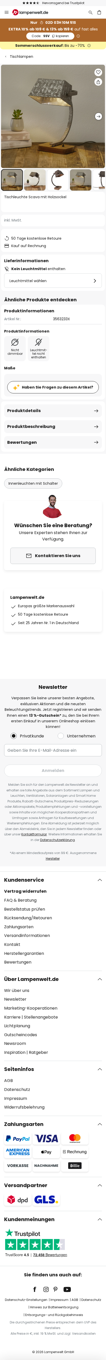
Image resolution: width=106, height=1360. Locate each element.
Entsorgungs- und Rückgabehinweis (54, 1315)
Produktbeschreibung (31, 426)
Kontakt (12, 944)
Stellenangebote (41, 1017)
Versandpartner (25, 1185)
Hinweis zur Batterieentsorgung (54, 1307)
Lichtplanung (17, 1026)
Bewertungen (22, 442)
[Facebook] (38, 1289)
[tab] (53, 921)
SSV (50, 36)
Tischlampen (21, 56)
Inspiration (14, 1052)
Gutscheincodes (20, 1035)
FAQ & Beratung (20, 900)
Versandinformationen (27, 935)
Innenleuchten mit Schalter (33, 483)
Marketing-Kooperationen (30, 1008)
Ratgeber (38, 1052)
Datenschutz (17, 1089)
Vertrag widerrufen (25, 891)
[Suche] (90, 12)
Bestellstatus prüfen (24, 909)
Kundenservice (24, 879)
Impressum (15, 1098)
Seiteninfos (19, 1069)
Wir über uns (16, 990)
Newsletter (15, 999)
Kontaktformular (34, 834)
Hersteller (53, 858)
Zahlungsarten (18, 927)
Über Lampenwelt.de (31, 979)
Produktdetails (24, 411)
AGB (8, 1080)
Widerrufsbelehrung (24, 1107)
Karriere (12, 1017)
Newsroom (15, 1043)
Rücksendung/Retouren (28, 918)
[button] (12, 180)
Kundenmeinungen (29, 1219)
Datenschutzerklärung (57, 840)
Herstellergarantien (24, 953)
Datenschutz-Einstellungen (26, 1300)
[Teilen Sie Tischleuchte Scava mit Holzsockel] (98, 82)
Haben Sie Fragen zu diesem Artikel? (57, 387)
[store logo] (33, 12)
